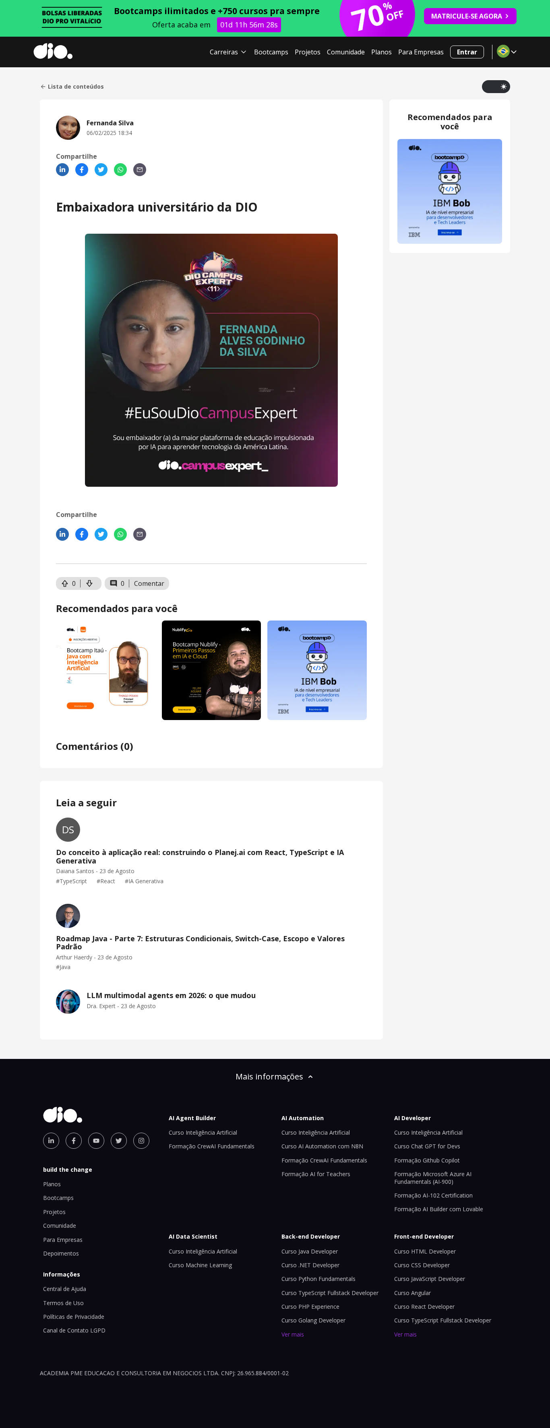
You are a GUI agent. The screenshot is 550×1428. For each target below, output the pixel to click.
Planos (381, 52)
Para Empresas (421, 52)
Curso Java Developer (309, 1251)
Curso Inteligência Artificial (203, 1132)
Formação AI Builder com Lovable (438, 1209)
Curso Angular (412, 1293)
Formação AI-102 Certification (433, 1195)
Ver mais (292, 1334)
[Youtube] (96, 1141)
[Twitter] (101, 169)
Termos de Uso (63, 1303)
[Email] (139, 169)
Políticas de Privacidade (73, 1316)
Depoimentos (61, 1253)
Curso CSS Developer (422, 1265)
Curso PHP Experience (310, 1306)
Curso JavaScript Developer (429, 1279)
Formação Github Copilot (427, 1160)
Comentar (149, 583)
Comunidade (346, 52)
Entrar (467, 52)
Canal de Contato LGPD (74, 1330)
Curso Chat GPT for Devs (427, 1146)
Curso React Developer (424, 1306)
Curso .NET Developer (310, 1265)
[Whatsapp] (120, 169)
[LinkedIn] (62, 169)
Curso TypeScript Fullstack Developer (329, 1293)
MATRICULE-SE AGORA (466, 16)
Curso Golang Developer (313, 1320)
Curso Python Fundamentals (318, 1279)
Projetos (307, 52)
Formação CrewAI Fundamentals (211, 1146)
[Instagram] (141, 1141)
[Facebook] (81, 169)
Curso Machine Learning (200, 1265)
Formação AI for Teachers (315, 1174)
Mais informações (269, 1076)
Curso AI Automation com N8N (322, 1146)
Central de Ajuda (64, 1289)
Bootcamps (271, 52)
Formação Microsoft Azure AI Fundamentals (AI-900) (432, 1177)
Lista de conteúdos (76, 86)
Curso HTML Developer (425, 1251)
